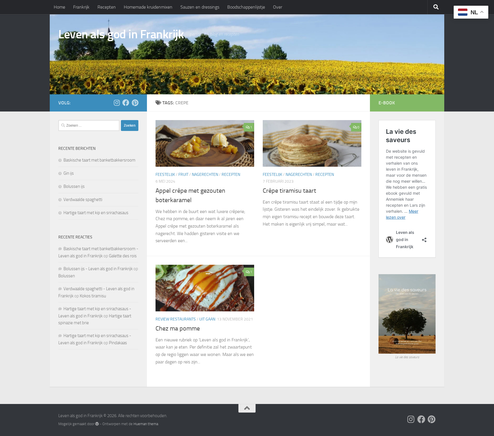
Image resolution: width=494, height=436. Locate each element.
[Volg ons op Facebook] (125, 102)
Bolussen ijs (74, 186)
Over (277, 7)
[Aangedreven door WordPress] (97, 424)
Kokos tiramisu (93, 295)
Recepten (106, 7)
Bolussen (66, 275)
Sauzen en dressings (199, 7)
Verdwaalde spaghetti (82, 199)
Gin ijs (68, 173)
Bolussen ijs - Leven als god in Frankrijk (98, 268)
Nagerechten (205, 174)
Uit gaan (207, 319)
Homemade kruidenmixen (148, 7)
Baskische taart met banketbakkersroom (99, 160)
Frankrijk (81, 7)
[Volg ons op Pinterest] (135, 102)
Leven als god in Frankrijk (121, 34)
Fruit (183, 174)
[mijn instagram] (116, 102)
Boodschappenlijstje (246, 7)
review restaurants (176, 319)
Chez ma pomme (178, 328)
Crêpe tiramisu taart (289, 190)
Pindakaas (118, 342)
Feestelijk (165, 174)
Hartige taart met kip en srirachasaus (95, 212)
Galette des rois (123, 255)
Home (59, 7)
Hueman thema (146, 424)
